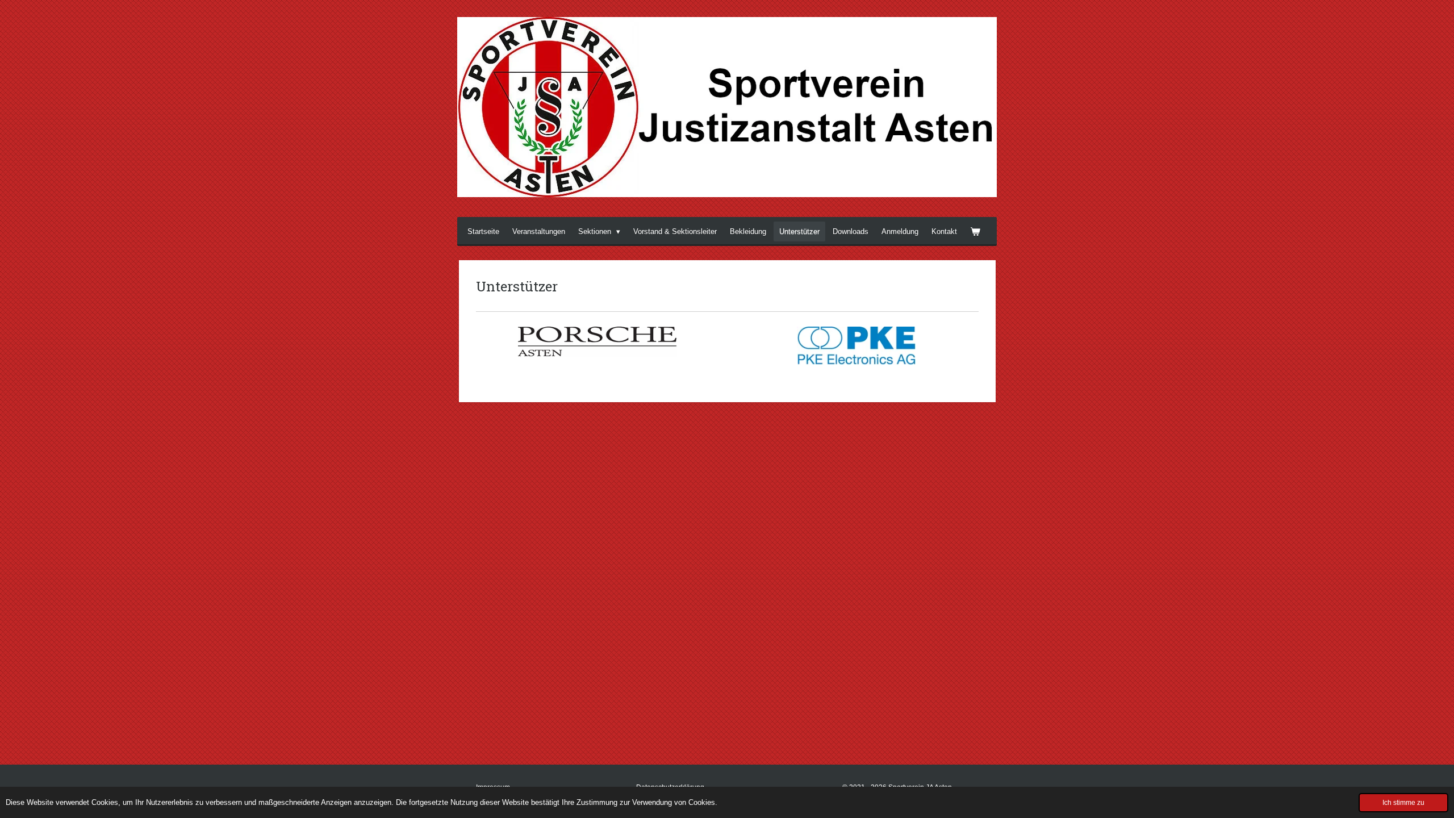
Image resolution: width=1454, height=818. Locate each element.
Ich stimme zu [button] (1403, 802)
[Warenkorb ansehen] (975, 231)
